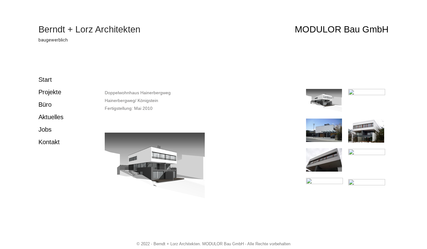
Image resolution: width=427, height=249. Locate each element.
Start (45, 79)
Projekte (49, 92)
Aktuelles (50, 117)
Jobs (45, 129)
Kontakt (49, 142)
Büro (45, 104)
